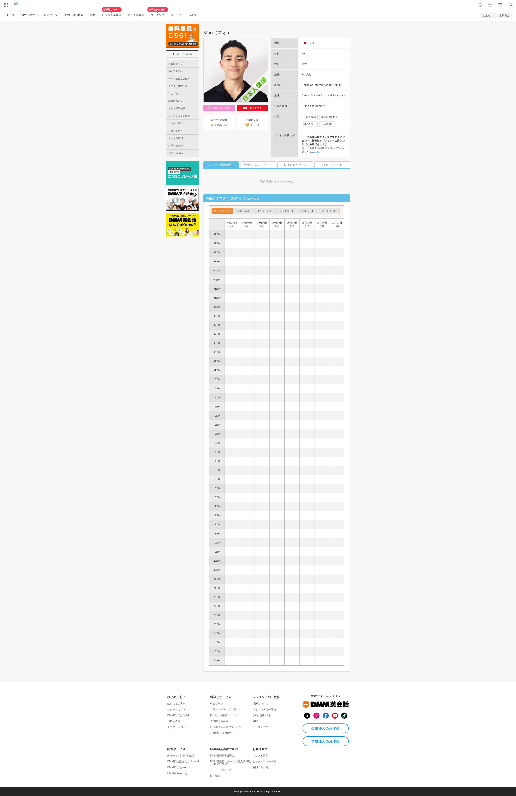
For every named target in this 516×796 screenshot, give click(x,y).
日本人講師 (309, 117)
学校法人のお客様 (325, 741)
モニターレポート (177, 727)
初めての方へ (175, 71)
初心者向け (309, 124)
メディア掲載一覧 (220, 770)
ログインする (182, 54)
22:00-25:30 (329, 211)
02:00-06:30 (243, 211)
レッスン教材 (175, 123)
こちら (315, 151)
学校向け (504, 15)
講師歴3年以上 (329, 117)
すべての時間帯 (222, 211)
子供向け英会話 (219, 721)
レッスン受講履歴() (221, 165)
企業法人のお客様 (325, 728)
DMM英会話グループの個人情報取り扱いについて (230, 763)
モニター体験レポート (180, 86)
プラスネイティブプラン (224, 709)
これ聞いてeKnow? (221, 733)
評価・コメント (332, 165)
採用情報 (215, 775)
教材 (93, 15)
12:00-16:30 (286, 211)
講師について (175, 101)
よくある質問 (175, 138)
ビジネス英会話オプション (225, 727)
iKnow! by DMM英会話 (180, 755)
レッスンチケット (263, 727)
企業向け (488, 15)
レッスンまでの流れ (179, 115)
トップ (10, 15)
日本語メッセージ (295, 165)
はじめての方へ (176, 703)
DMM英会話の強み (178, 78)
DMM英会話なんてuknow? (183, 761)
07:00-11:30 (265, 211)
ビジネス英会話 (111, 13)
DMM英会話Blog (177, 773)
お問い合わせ (175, 145)
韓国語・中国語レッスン (224, 715)
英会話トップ (175, 63)
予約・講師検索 (74, 15)
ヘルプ (192, 15)
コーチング (157, 13)
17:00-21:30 (307, 211)
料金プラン (51, 15)
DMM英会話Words (178, 767)
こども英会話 (175, 153)
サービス (176, 15)
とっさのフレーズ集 (264, 761)
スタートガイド (176, 130)
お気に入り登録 (221, 107)
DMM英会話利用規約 (222, 755)
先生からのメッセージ (258, 165)
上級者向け (327, 124)
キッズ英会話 (136, 15)
